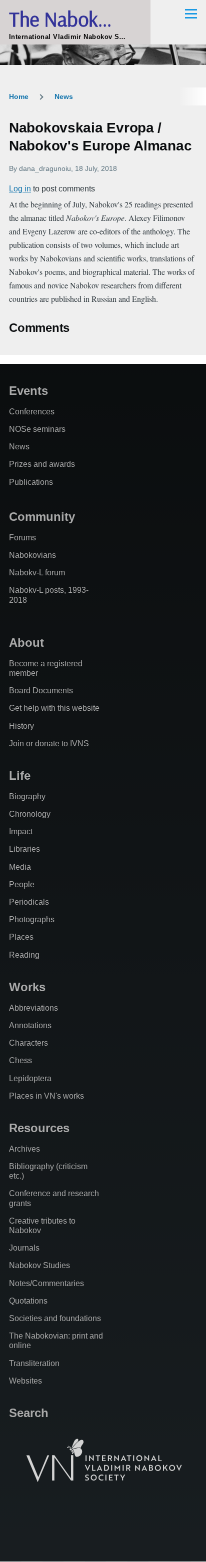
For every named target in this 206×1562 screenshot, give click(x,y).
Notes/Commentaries (46, 1283)
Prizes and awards (42, 464)
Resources (39, 1128)
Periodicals (29, 902)
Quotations (28, 1301)
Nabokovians (32, 555)
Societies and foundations (55, 1318)
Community (42, 516)
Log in (20, 188)
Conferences (31, 411)
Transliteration (34, 1363)
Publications (31, 482)
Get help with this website (54, 708)
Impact (20, 831)
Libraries (24, 849)
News (63, 96)
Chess (20, 1060)
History (21, 726)
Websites (25, 1381)
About (26, 642)
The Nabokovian (75, 18)
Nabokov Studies (39, 1265)
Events (28, 390)
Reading (24, 955)
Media (20, 867)
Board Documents (41, 690)
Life (19, 775)
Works (27, 987)
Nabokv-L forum (37, 572)
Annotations (30, 1025)
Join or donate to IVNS (49, 743)
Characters (28, 1043)
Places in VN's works (46, 1096)
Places (21, 937)
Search (28, 1413)
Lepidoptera (30, 1078)
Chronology (29, 814)
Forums (22, 537)
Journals (24, 1248)
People (21, 884)
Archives (24, 1149)
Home (18, 96)
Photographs (31, 919)
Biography (27, 796)
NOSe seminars (37, 429)
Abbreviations (33, 1008)
